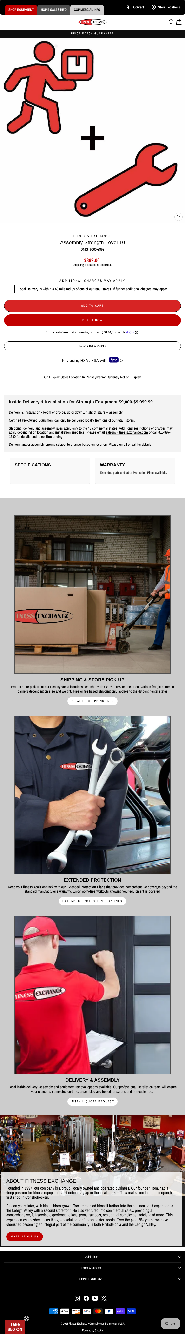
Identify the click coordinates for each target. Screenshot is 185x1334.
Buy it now (92, 320)
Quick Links (91, 1257)
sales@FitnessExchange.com (127, 432)
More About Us (25, 1236)
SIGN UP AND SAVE (91, 1279)
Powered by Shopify (92, 1330)
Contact (138, 7)
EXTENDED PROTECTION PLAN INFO (92, 901)
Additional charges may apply (92, 281)
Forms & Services (91, 1268)
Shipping (78, 265)
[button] (15, 1327)
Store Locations (169, 7)
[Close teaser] (26, 1318)
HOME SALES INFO (54, 10)
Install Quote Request (92, 1101)
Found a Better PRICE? (92, 346)
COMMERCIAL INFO (87, 10)
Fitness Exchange (92, 236)
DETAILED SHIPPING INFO (92, 701)
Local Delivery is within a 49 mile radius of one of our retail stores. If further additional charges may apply (92, 289)
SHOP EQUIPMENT (21, 10)
